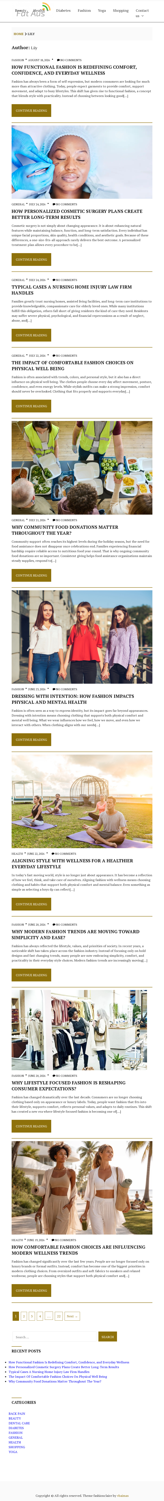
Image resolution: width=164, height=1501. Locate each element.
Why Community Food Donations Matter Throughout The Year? (65, 530)
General (18, 204)
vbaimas (123, 1495)
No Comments (71, 60)
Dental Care (19, 1423)
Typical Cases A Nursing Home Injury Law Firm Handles (49, 1372)
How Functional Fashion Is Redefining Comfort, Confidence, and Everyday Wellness (74, 70)
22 (59, 1316)
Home (19, 34)
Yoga (102, 10)
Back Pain (17, 1413)
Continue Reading (31, 112)
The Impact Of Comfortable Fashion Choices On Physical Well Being (58, 1376)
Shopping (121, 10)
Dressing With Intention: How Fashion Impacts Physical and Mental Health (73, 699)
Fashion (84, 10)
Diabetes (63, 10)
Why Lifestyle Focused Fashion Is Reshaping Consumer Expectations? (68, 1086)
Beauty (20, 10)
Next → (72, 1316)
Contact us (142, 13)
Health (39, 10)
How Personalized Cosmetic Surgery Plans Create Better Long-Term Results (77, 214)
